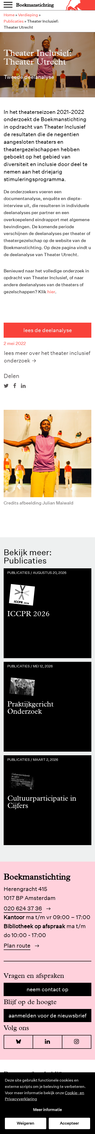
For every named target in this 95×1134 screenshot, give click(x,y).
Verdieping (28, 15)
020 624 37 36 (23, 908)
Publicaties (14, 21)
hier (51, 291)
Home (9, 15)
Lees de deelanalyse (47, 330)
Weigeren (25, 1123)
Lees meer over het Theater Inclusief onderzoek (47, 357)
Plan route (17, 945)
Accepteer (69, 1123)
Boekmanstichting (35, 5)
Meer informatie (47, 1109)
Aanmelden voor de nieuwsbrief (47, 1015)
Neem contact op (47, 989)
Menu (8, 5)
